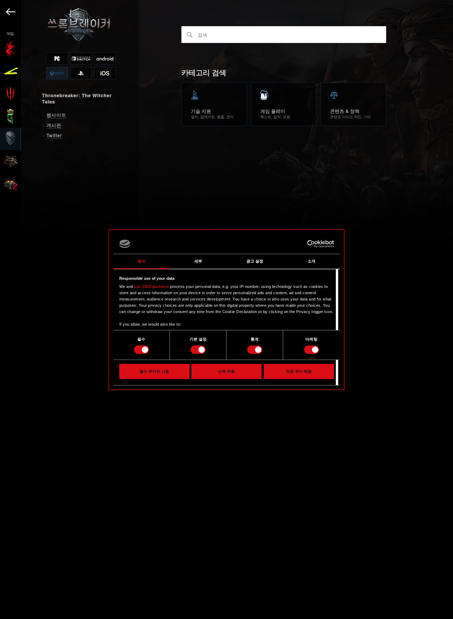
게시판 (53, 125)
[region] (69, 309)
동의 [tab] (141, 261)
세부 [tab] (198, 261)
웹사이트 (56, 114)
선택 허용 (226, 371)
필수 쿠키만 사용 (154, 371)
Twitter (54, 135)
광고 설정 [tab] (254, 261)
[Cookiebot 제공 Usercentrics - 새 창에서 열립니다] (311, 244)
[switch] (198, 350)
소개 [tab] (311, 261)
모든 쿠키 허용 (299, 371)
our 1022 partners (151, 286)
